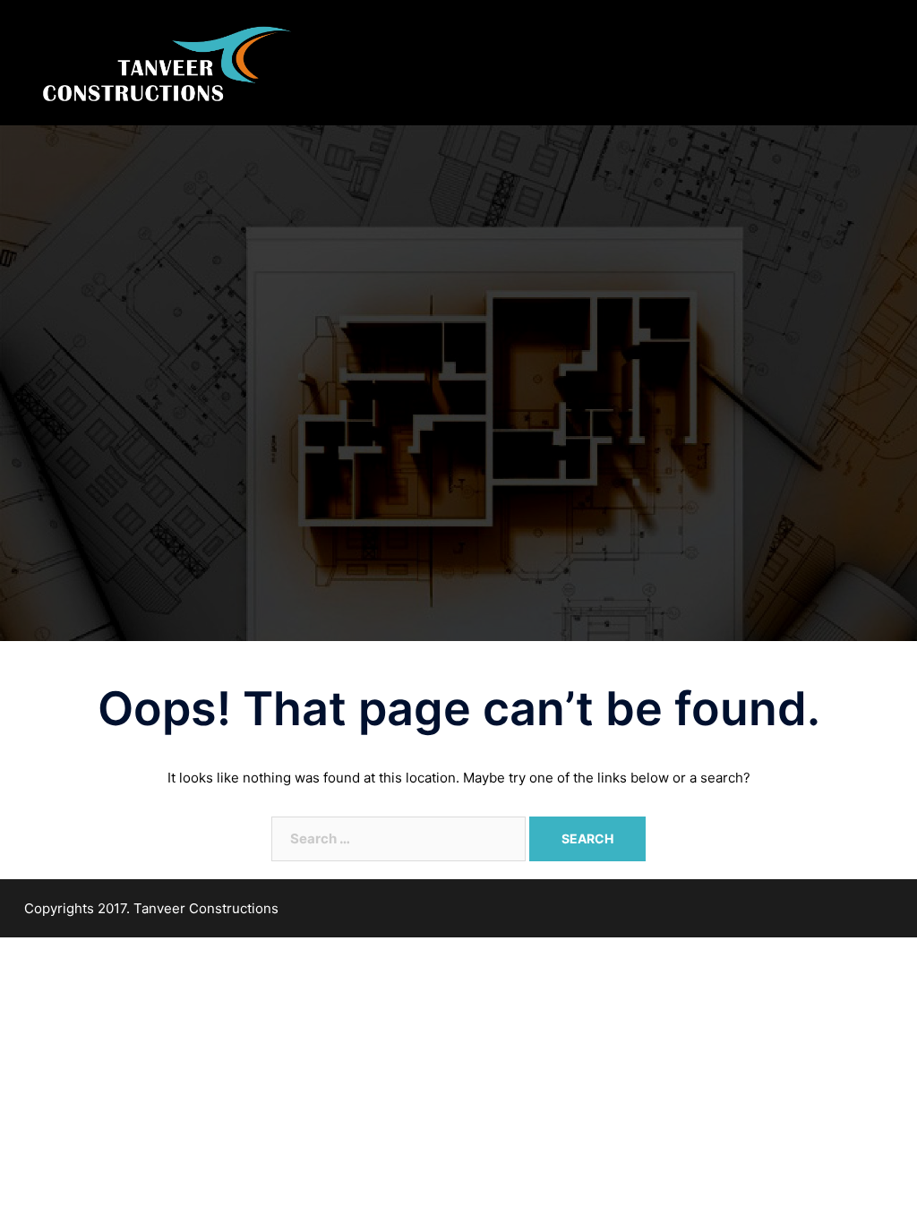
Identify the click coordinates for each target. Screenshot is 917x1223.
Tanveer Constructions (206, 908)
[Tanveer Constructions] (166, 61)
